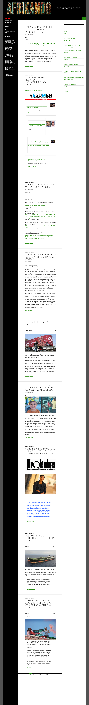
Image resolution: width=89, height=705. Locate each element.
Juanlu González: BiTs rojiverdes (70, 57)
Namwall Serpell (8, 63)
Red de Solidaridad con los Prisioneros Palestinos (74, 77)
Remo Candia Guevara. (9, 68)
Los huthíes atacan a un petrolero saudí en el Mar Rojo (40, 538)
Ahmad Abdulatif (8, 40)
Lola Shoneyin (7, 57)
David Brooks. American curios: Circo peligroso (39, 388)
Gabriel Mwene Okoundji (9, 49)
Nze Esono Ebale (13, 63)
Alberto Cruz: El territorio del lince (71, 36)
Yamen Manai (7, 74)
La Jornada (66, 59)
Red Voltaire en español (68, 79)
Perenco (13, 66)
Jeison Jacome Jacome (9, 53)
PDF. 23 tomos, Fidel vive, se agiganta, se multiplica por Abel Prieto (40, 29)
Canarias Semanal (67, 43)
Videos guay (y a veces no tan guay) (42, 385)
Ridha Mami (7, 69)
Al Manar (65, 33)
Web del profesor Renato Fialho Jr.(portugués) (73, 89)
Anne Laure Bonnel (8, 42)
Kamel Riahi (7, 56)
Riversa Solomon (12, 69)
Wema (13, 73)
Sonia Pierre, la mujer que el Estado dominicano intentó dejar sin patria (40, 451)
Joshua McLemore (8, 54)
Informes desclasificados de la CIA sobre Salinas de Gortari (40, 256)
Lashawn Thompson (12, 56)
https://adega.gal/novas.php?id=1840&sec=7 (35, 205)
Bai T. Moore (13, 42)
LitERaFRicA (66, 66)
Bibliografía (28, 24)
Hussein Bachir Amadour (9, 50)
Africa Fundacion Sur (68, 40)
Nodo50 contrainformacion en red (71, 74)
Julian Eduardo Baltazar (9, 55)
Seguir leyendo (29, 66)
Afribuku (65, 31)
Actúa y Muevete (8, 24)
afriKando (8, 18)
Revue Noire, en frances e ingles (70, 84)
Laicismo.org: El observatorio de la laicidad (72, 61)
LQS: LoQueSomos (67, 69)
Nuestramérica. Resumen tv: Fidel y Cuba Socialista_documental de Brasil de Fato (36, 160)
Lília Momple (12, 57)
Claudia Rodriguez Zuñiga (9, 46)
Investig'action (67, 52)
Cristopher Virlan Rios (8, 47)
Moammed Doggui (8, 60)
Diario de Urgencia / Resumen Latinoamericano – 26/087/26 (37, 81)
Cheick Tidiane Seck (13, 43)
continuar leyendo (30, 112)
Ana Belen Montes (8, 41)
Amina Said (12, 40)
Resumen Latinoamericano (69, 81)
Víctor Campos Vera (8, 73)
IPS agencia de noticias (68, 54)
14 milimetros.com (67, 29)
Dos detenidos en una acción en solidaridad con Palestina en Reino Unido (38, 604)
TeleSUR (65, 86)
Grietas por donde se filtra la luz (37, 323)
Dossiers (6, 28)
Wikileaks (66, 91)
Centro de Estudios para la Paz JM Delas (72, 45)
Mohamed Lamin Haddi (9, 62)
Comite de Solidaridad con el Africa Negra (72, 47)
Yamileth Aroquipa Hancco (9, 75)
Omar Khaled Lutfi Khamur (9, 64)
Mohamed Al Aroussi (8, 61)
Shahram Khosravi (12, 70)
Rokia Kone (7, 70)
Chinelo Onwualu (8, 44)
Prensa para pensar (35, 24)
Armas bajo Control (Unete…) (69, 38)
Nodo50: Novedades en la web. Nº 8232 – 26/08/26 (40, 185)
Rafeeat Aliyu (11, 67)
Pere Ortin (7, 67)
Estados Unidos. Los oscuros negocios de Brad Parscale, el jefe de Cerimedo (37, 125)
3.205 (40, 674)
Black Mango (7, 43)
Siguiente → (46, 674)
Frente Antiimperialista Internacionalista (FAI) (73, 50)
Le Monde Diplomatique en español (71, 64)
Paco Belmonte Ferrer (8, 66)
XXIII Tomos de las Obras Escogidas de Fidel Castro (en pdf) (40, 44)
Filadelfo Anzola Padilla (9, 48)
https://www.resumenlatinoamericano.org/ (35, 90)
